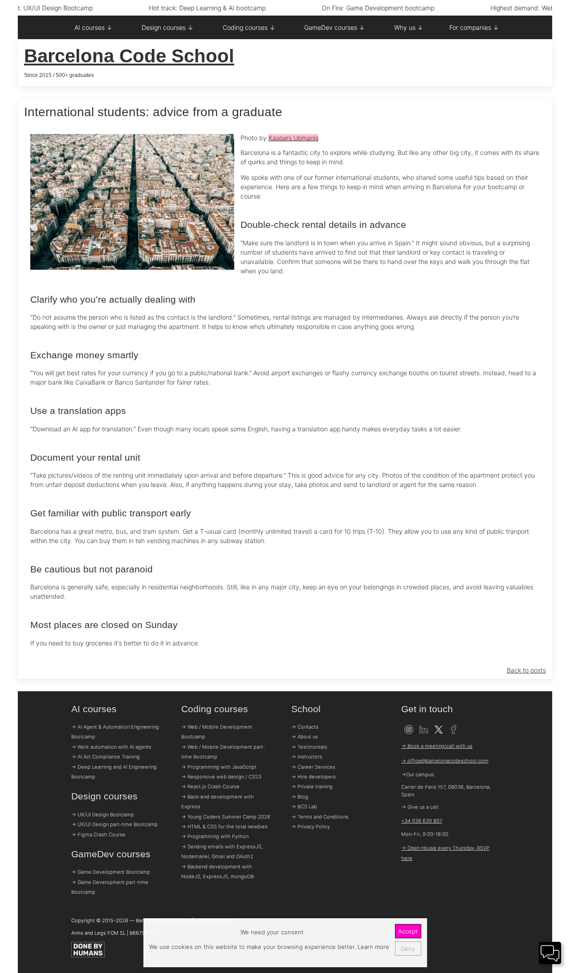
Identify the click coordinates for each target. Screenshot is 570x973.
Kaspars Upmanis (293, 138)
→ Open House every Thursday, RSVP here (445, 853)
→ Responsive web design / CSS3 (221, 777)
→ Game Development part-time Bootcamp (109, 887)
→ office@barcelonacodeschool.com (445, 761)
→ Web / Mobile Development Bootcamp (216, 732)
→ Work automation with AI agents (111, 747)
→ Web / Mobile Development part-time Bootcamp (223, 752)
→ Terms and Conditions (320, 817)
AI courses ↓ (93, 27)
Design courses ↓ (167, 27)
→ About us (304, 737)
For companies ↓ (474, 27)
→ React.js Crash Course (210, 786)
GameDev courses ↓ (334, 27)
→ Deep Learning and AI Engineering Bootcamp (114, 772)
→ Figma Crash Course (98, 834)
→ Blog (299, 797)
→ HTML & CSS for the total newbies (224, 826)
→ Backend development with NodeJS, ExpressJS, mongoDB (217, 872)
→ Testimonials (309, 747)
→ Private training (312, 786)
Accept (408, 931)
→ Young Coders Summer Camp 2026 (225, 817)
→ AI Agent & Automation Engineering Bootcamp (115, 732)
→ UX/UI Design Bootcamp (102, 814)
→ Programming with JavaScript (218, 767)
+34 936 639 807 (421, 821)
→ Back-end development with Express (217, 802)
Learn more (372, 946)
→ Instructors (306, 757)
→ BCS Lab (304, 806)
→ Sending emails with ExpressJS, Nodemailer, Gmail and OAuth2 (222, 851)
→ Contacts (304, 727)
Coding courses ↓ (249, 27)
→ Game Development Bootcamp (110, 872)
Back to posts (526, 670)
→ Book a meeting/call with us (436, 746)
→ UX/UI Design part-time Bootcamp (114, 824)
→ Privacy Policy (310, 826)
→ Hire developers (313, 777)
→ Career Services (313, 767)
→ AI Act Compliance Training (105, 757)
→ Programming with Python (214, 836)
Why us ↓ (408, 27)
